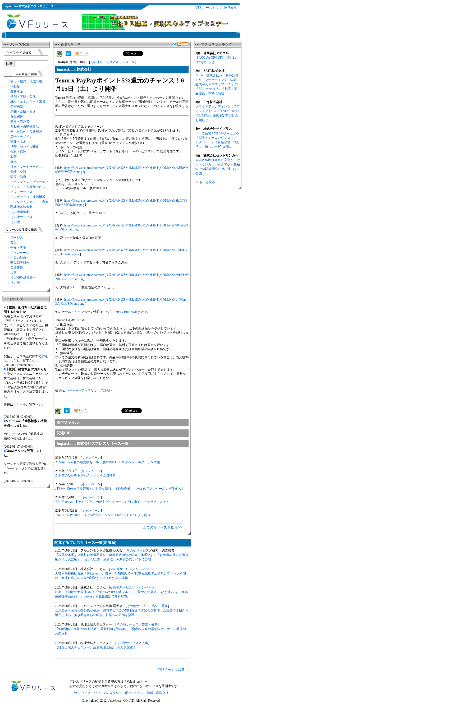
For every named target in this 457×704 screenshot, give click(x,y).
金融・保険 (18, 152)
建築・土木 (18, 141)
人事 (13, 273)
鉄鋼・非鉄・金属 (23, 96)
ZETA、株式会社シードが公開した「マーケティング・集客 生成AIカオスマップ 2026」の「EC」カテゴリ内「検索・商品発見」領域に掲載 (216, 84)
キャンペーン (19, 252)
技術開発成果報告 (23, 278)
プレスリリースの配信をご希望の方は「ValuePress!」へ (109, 681)
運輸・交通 (18, 172)
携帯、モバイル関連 (24, 147)
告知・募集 (18, 247)
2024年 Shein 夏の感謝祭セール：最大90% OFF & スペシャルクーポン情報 (107, 462)
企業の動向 (18, 258)
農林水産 (16, 91)
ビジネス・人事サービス (27, 187)
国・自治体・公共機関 (26, 131)
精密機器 (16, 106)
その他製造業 (19, 212)
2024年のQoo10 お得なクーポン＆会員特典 (85, 475)
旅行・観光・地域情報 (26, 81)
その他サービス (21, 217)
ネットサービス (21, 192)
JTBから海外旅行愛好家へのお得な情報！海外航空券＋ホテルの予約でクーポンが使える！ (119, 488)
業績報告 (16, 268)
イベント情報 (143, 693)
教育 (13, 157)
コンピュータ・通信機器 (27, 197)
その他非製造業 (21, 207)
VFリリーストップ (208, 8)
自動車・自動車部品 (24, 126)
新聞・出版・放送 (23, 111)
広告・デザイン (21, 136)
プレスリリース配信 (117, 693)
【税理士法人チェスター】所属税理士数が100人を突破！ (95, 647)
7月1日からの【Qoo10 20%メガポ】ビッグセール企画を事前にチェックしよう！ (112, 502)
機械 (13, 162)
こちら (18, 404)
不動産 (15, 86)
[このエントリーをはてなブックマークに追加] (68, 55)
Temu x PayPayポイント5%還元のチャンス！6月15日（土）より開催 (102, 515)
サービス (16, 237)
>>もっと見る (205, 182)
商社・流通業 (19, 121)
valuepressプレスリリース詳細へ (90, 390)
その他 (15, 222)
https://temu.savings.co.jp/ (132, 312)
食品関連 (16, 116)
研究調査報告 (19, 263)
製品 (13, 242)
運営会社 (230, 8)
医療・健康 (18, 177)
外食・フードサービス (26, 167)
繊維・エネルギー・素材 (27, 101)
